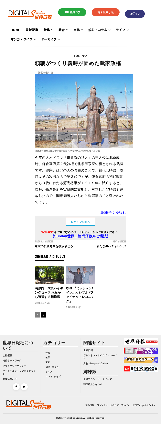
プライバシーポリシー (14, 365)
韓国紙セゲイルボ (92, 384)
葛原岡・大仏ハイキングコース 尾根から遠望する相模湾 (49, 292)
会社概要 (7, 355)
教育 (48, 357)
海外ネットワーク (12, 360)
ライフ (49, 371)
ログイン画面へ (80, 221)
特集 (48, 352)
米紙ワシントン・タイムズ (97, 379)
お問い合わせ (10, 379)
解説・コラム (52, 366)
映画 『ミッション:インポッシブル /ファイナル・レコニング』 (80, 294)
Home (77, 55)
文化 (84, 55)
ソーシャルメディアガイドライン (19, 372)
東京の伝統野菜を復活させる (54, 246)
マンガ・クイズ (53, 376)
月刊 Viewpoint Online (95, 363)
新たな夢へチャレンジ (111, 246)
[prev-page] (37, 315)
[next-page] (43, 315)
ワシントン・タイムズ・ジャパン (99, 357)
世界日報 (88, 350)
